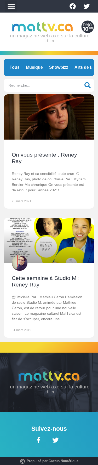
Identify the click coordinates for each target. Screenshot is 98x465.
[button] (11, 6)
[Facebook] (72, 6)
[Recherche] (87, 85)
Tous (15, 67)
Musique (34, 67)
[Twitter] (86, 6)
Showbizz (58, 67)
